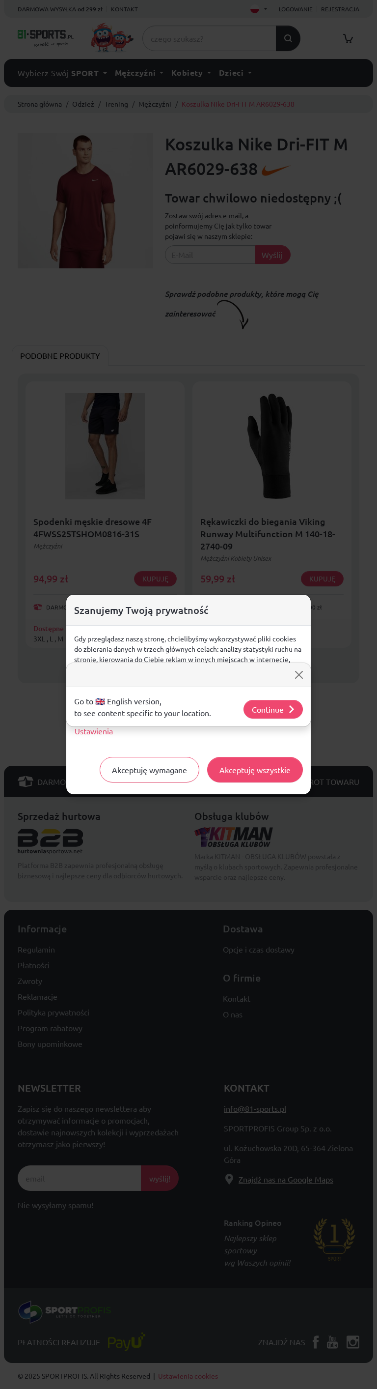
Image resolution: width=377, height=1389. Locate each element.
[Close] (299, 675)
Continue (268, 709)
